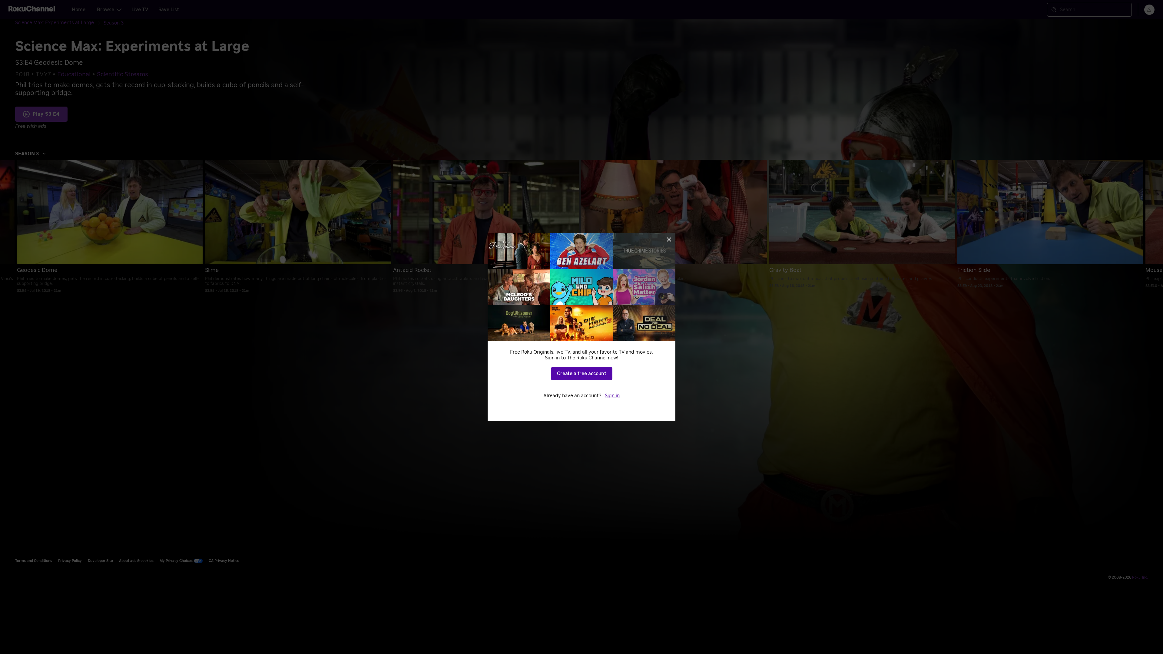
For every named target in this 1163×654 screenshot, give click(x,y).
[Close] (669, 239)
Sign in (612, 395)
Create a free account (581, 373)
